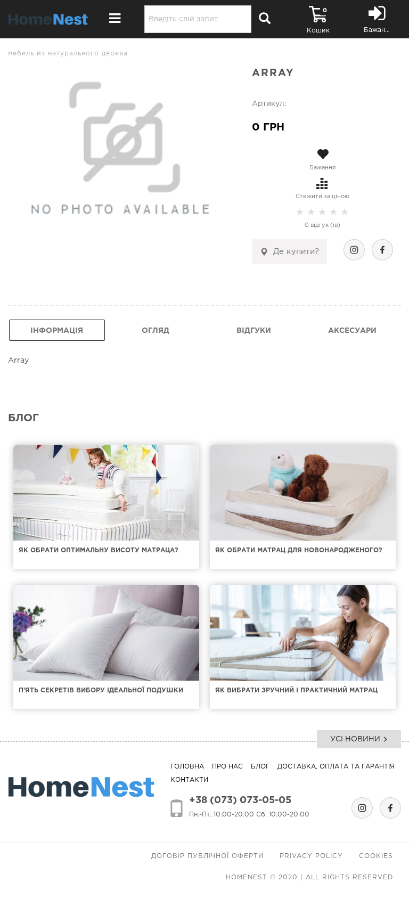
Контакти (189, 780)
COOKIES (376, 856)
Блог (260, 767)
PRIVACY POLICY (311, 856)
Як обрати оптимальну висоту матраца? (98, 550)
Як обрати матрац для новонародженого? (298, 550)
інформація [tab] (56, 331)
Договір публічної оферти (207, 856)
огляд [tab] (155, 331)
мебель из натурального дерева (68, 53)
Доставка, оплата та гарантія (336, 767)
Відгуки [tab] (253, 331)
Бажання (322, 167)
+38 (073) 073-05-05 (240, 800)
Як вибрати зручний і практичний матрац (296, 690)
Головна (187, 767)
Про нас (227, 767)
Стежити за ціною (322, 196)
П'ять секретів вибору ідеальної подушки (101, 690)
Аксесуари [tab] (352, 331)
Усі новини (356, 739)
